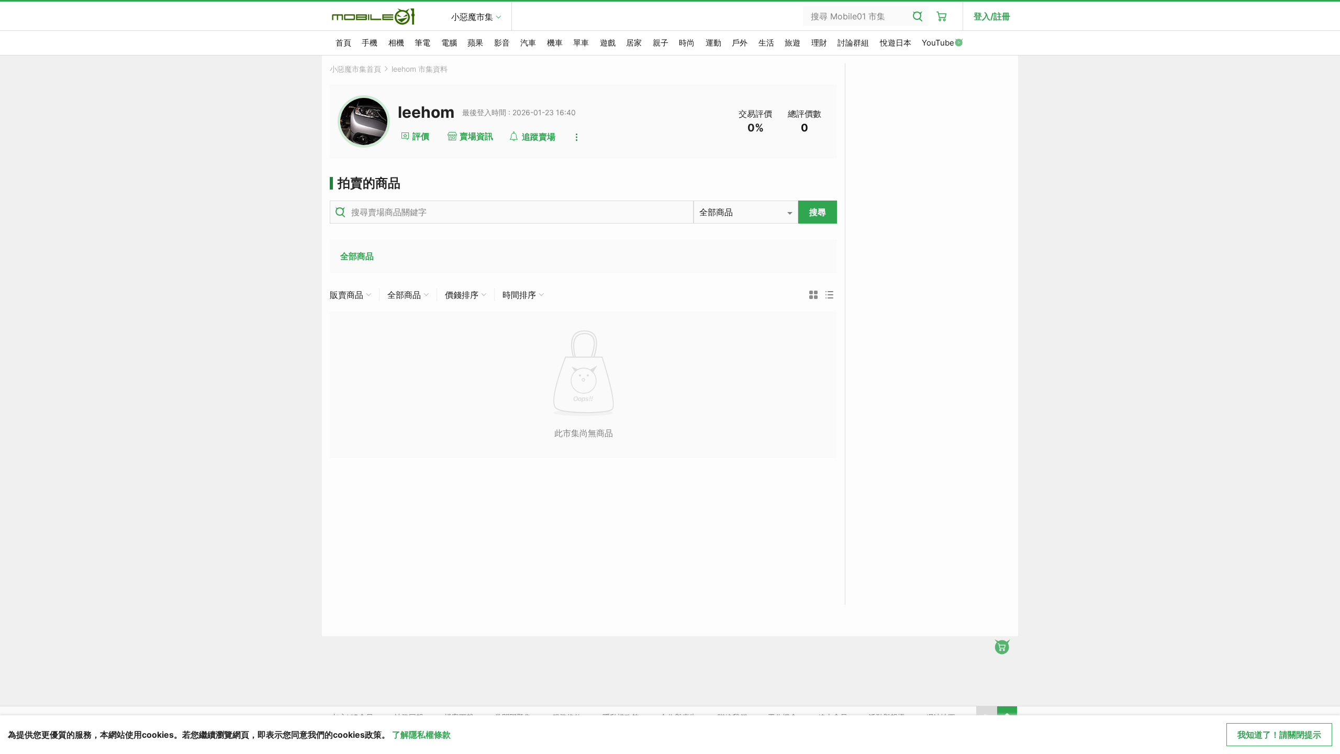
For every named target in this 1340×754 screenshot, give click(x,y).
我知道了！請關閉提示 (1279, 734)
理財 (819, 43)
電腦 (449, 43)
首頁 (343, 43)
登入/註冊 (992, 16)
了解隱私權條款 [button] (421, 734)
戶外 (739, 43)
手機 (369, 43)
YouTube (938, 43)
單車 (581, 43)
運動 (713, 43)
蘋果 (475, 43)
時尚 (687, 43)
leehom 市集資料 (420, 68)
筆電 (422, 43)
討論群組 (853, 43)
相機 (396, 43)
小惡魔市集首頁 (355, 68)
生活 (766, 43)
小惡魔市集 (472, 17)
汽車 (528, 43)
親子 (660, 43)
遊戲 (608, 43)
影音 (502, 43)
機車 (555, 43)
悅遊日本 (895, 43)
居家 (634, 43)
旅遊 (792, 43)
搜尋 (817, 212)
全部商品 (357, 256)
